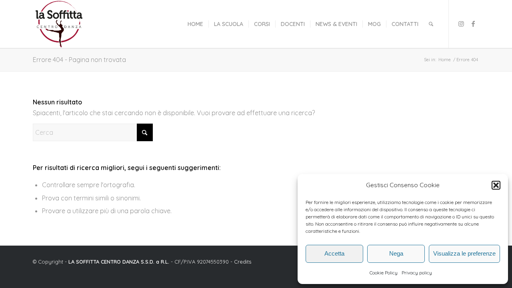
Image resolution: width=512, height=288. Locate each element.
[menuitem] (195, 24)
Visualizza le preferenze (464, 253)
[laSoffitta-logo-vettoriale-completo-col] (59, 24)
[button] (496, 185)
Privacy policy (417, 273)
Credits (242, 261)
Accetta (334, 253)
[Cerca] (431, 24)
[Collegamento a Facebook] (473, 24)
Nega (396, 253)
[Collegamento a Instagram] (461, 24)
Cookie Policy (384, 273)
